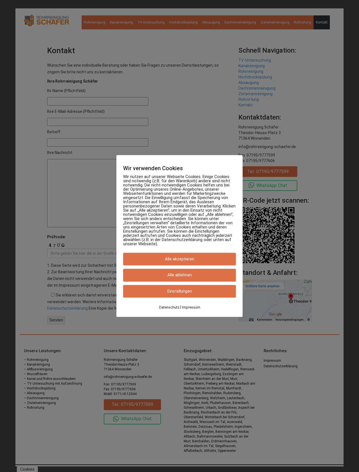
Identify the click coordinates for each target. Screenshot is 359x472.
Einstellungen (179, 291)
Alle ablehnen (179, 275)
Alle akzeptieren (179, 258)
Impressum (191, 307)
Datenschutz (169, 307)
